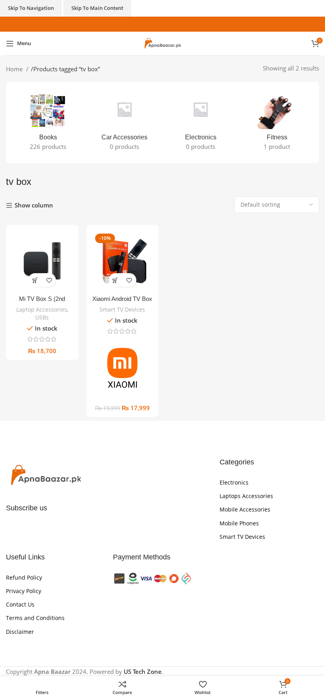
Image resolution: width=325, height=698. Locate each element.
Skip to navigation (31, 7)
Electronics (234, 482)
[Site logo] (162, 43)
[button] (35, 280)
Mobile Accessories (245, 509)
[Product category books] (48, 122)
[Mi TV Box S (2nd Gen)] (42, 261)
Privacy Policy (23, 591)
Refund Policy (24, 577)
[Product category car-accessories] (124, 122)
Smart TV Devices (122, 309)
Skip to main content (97, 7)
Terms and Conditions (35, 618)
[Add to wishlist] (49, 280)
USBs (42, 317)
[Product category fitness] (277, 122)
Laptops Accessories (246, 496)
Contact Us (20, 604)
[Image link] (45, 475)
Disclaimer (20, 631)
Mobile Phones (239, 523)
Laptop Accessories (41, 309)
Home (15, 69)
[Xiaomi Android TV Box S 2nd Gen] (122, 261)
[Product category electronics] (200, 122)
